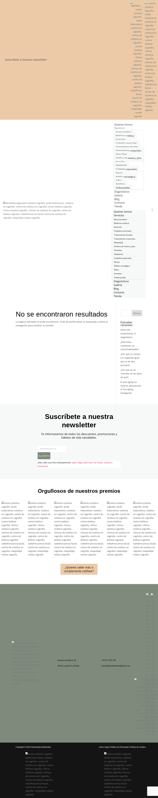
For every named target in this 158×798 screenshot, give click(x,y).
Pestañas (120, 161)
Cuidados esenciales (126, 143)
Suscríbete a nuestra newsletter (26, 59)
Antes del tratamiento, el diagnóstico (128, 333)
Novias (119, 173)
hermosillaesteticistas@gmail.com (116, 666)
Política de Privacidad (119, 747)
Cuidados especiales (126, 169)
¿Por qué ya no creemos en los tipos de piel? (131, 373)
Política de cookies (138, 747)
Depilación (121, 165)
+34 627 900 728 (109, 660)
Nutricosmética (123, 132)
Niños (119, 180)
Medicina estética (125, 135)
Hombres (120, 184)
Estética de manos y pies (128, 158)
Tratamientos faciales (127, 146)
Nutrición (120, 139)
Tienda (118, 206)
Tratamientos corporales (128, 150)
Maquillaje (121, 154)
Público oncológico (125, 176)
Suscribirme (44, 455)
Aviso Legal (104, 747)
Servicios (119, 128)
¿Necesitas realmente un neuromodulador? (130, 346)
